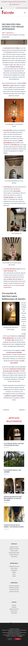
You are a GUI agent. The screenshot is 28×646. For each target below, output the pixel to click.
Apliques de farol (14, 547)
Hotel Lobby (10, 340)
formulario (20, 396)
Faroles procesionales (14, 552)
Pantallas (14, 607)
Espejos (14, 572)
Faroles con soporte (14, 548)
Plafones (14, 605)
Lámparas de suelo (14, 589)
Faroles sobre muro (14, 554)
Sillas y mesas (14, 568)
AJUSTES (20, 636)
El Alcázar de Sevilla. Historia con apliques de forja (14, 444)
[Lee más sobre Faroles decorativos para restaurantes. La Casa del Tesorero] (14, 486)
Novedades (14, 613)
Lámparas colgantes (14, 585)
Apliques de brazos (14, 609)
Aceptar (18, 639)
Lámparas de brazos (14, 587)
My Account (19, 8)
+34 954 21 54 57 (15, 4)
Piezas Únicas (14, 611)
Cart (23, 8)
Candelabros (14, 570)
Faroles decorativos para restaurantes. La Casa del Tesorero (13, 498)
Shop (26, 8)
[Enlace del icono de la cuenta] (1, 8)
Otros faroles (14, 556)
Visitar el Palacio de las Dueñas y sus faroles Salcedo (14, 526)
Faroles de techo (14, 550)
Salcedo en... (6, 447)
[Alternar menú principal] (24, 12)
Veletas (14, 576)
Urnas (14, 574)
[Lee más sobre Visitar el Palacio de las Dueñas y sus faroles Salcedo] (14, 514)
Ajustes (10, 639)
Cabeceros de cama (14, 566)
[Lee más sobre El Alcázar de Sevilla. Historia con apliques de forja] (14, 433)
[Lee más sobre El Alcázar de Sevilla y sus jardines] (14, 460)
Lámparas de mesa (14, 591)
